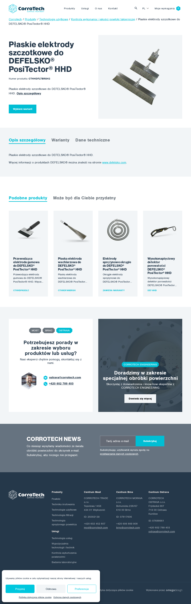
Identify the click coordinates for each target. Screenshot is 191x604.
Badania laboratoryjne (64, 562)
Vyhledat (136, 8)
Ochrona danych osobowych (67, 597)
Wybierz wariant (22, 109)
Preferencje (82, 589)
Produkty (69, 8)
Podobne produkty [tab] (28, 198)
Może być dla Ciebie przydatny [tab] (84, 198)
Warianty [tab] (60, 140)
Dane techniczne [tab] (92, 140)
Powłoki (56, 499)
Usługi (85, 8)
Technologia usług (62, 538)
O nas (98, 8)
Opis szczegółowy (29, 93)
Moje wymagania (165, 8)
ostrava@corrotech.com (65, 377)
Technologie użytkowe (64, 509)
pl (143, 8)
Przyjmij (20, 589)
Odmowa (51, 589)
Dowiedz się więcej (140, 398)
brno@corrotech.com (128, 527)
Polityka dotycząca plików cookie (35, 597)
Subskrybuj (150, 441)
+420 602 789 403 (61, 383)
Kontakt (113, 8)
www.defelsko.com (114, 162)
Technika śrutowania (63, 504)
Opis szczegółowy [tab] (27, 140)
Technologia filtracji (62, 515)
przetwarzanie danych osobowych (119, 453)
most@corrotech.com (96, 527)
